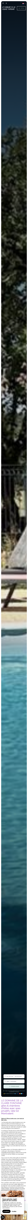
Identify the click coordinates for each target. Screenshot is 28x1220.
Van (7, 1076)
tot (15, 1076)
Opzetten (14, 1211)
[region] (12, 1203)
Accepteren (6, 1211)
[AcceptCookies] (3, 1217)
